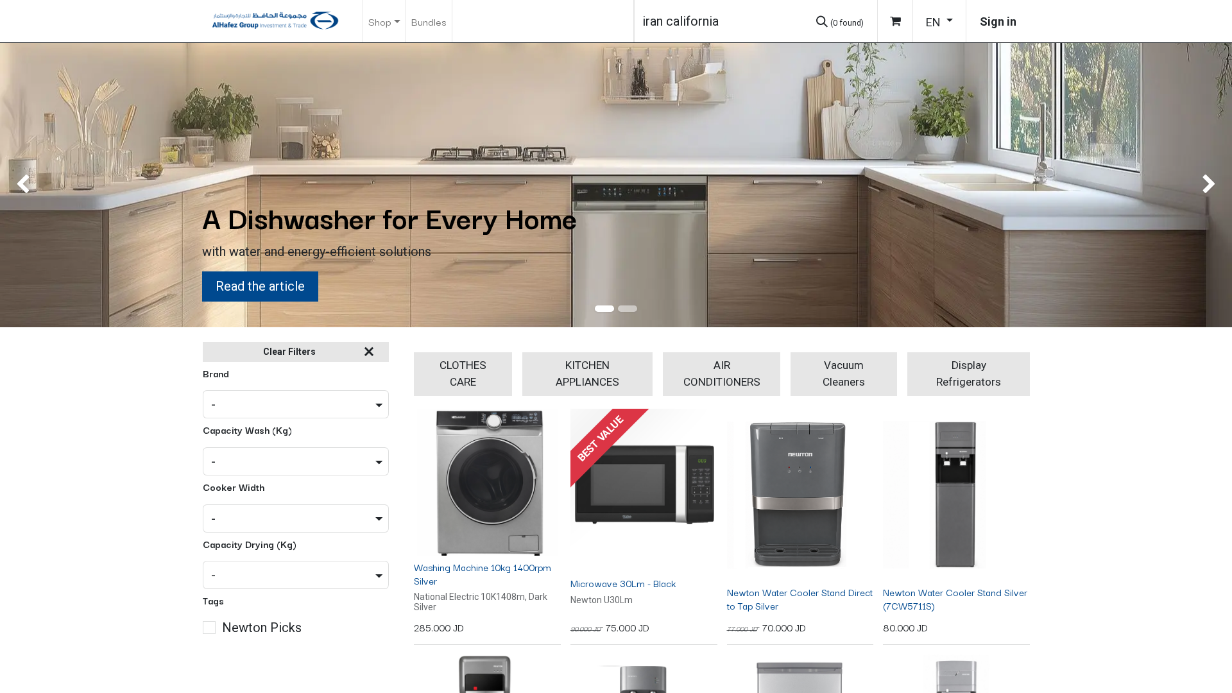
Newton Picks (262, 627)
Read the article (260, 286)
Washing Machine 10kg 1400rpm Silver (482, 574)
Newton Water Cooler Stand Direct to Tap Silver (800, 599)
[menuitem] (429, 21)
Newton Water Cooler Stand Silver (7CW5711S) (955, 599)
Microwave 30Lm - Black (623, 583)
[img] (49, 185)
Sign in (998, 21)
